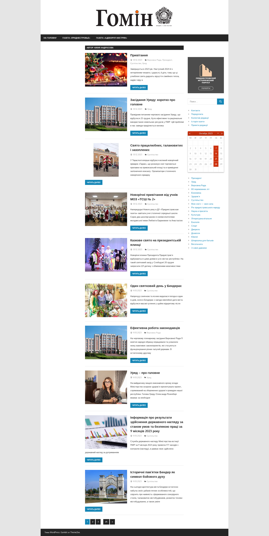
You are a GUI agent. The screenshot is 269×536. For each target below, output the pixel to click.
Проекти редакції (199, 125)
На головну (50, 38)
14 (216, 153)
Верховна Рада (154, 60)
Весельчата (197, 244)
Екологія (195, 222)
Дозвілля (195, 233)
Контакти (195, 110)
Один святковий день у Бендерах (156, 286)
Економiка (196, 192)
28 (216, 164)
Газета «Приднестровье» (76, 38)
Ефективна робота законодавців (155, 328)
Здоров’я (195, 196)
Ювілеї (194, 237)
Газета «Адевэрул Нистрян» (111, 38)
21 (216, 159)
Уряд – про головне (145, 373)
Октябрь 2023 (206, 133)
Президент (167, 60)
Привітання (139, 55)
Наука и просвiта (199, 211)
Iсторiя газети (197, 121)
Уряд (144, 63)
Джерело (195, 229)
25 (106, 521)
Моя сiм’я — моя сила (202, 204)
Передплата (197, 114)
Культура (195, 214)
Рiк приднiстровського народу (205, 207)
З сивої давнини (199, 248)
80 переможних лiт (200, 189)
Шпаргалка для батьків (202, 240)
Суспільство (135, 63)
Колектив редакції (200, 118)
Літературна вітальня (201, 218)
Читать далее (139, 87)
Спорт (194, 225)
